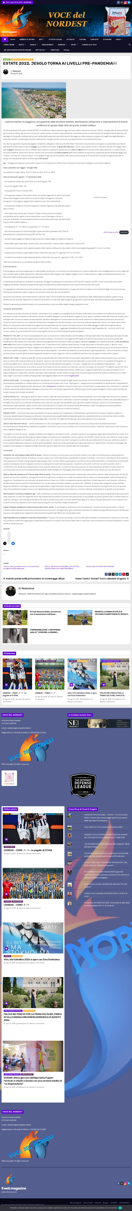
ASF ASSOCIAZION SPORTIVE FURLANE (17, 50)
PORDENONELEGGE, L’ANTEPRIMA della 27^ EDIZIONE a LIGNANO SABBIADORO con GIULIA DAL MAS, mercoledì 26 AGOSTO (46, 633)
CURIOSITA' (7, 59)
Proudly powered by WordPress (12, 1205)
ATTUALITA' (40, 661)
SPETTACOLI (40, 50)
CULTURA (82, 39)
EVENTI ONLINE (9, 45)
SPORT (74, 45)
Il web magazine (9, 32)
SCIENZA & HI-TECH (89, 45)
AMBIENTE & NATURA (27, 39)
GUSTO (22, 45)
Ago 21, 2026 (75, 699)
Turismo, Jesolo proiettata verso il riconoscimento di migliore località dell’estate (21, 567)
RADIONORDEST (48, 45)
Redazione (17, 71)
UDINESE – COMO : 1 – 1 (45, 693)
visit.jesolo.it (51, 386)
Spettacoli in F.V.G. (108, 664)
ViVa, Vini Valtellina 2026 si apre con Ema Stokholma (82, 694)
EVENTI (118, 39)
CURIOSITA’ (94, 39)
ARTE (41, 39)
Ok (120, 1208)
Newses (31, 1205)
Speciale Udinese (10, 661)
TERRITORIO (55, 50)
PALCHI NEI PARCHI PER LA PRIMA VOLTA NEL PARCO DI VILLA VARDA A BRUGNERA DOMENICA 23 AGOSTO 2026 (112, 697)
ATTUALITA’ (71, 39)
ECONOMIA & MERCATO (18, 59)
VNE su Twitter (88, 1203)
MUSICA (33, 45)
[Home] (5, 39)
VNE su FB (98, 1203)
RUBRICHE (61, 45)
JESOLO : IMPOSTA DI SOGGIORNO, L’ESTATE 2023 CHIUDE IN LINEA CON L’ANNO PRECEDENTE (62, 567)
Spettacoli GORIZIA (27, 1074)
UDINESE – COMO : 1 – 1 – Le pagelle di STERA (15, 694)
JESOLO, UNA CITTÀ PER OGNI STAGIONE (100, 566)
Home (13, 39)
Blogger (105, 1203)
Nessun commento (75, 702)
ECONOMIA (107, 39)
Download (124, 232)
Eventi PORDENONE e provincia (111, 661)
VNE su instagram (75, 1203)
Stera (19, 699)
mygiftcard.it (74, 376)
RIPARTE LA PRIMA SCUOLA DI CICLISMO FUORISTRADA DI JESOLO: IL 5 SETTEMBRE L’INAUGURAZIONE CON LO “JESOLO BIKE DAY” (111, 615)
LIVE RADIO (113, 1203)
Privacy (66, 50)
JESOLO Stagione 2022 (110, 232)
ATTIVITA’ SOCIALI (55, 39)
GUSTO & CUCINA (82, 661)
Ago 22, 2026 (10, 699)
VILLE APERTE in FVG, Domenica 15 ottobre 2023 (103, 827)
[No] (129, 1208)
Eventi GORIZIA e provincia (12, 1074)
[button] (129, 44)
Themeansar (40, 1205)
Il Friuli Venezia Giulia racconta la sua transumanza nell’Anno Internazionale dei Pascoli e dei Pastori (45, 615)
